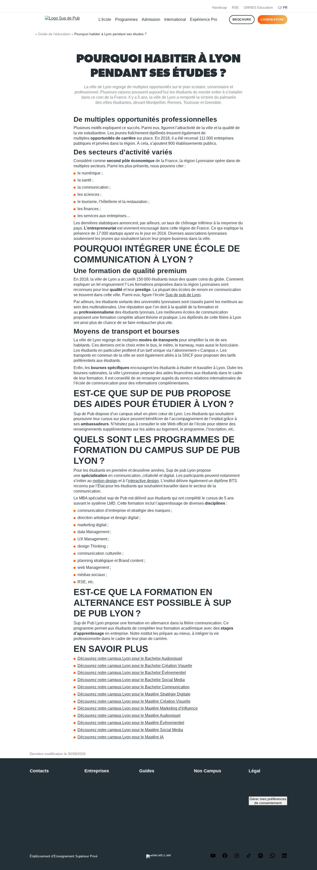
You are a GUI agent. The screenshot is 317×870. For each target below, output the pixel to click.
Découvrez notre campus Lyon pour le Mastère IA (121, 737)
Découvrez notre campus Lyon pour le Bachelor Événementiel (132, 672)
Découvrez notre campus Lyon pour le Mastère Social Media (130, 730)
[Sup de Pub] (63, 19)
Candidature (272, 19)
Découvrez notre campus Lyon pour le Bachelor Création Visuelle (135, 666)
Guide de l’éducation (54, 34)
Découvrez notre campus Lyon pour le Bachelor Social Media (131, 680)
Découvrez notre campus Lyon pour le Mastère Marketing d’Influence (138, 708)
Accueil (32, 34)
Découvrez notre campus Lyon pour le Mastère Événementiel (131, 723)
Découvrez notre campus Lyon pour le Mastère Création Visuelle (134, 701)
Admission (151, 19)
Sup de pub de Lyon (183, 295)
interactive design (143, 481)
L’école (105, 19)
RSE (235, 7)
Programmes (126, 19)
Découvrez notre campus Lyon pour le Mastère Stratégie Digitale (134, 694)
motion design (105, 481)
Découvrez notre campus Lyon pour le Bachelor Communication (133, 687)
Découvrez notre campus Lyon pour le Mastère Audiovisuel (129, 715)
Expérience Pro (203, 19)
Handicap (219, 7)
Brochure (242, 19)
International (175, 19)
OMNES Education (258, 7)
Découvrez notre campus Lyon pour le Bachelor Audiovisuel (130, 658)
